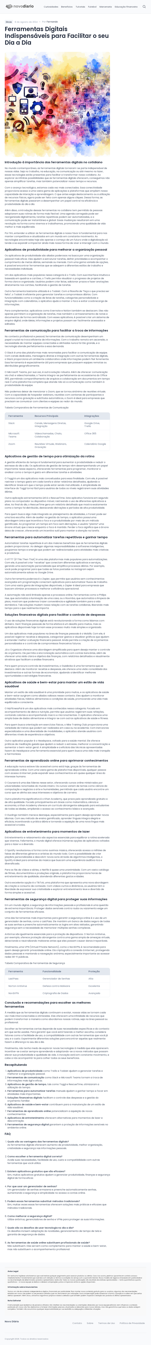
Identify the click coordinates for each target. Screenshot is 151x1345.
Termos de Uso (106, 1323)
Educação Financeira (126, 6)
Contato (77, 1323)
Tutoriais (80, 6)
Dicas (9, 21)
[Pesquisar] (144, 7)
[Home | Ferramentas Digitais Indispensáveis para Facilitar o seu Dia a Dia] (21, 7)
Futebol (92, 6)
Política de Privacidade (132, 1323)
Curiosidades (51, 6)
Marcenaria (106, 6)
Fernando (52, 21)
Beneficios (67, 6)
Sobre (90, 1323)
